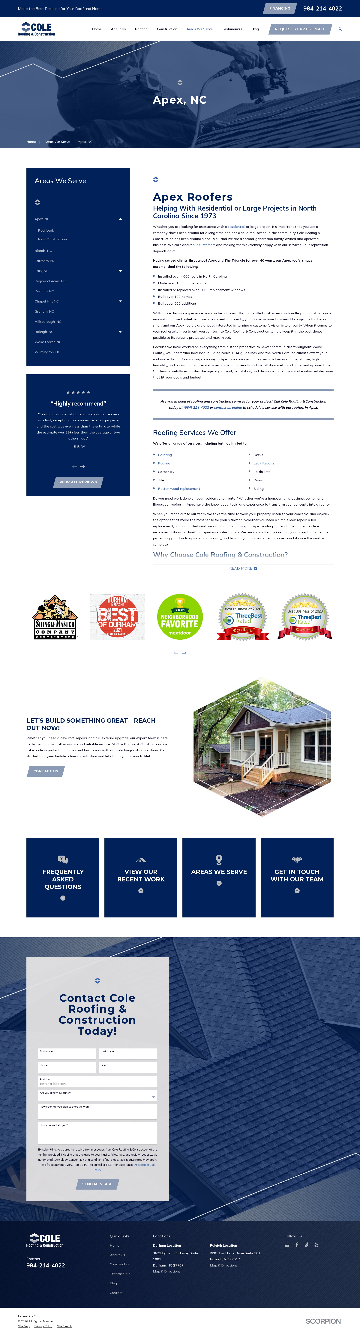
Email (104, 1065)
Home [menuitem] (97, 29)
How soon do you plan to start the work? (65, 1106)
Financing (279, 8)
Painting (165, 455)
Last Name (107, 1051)
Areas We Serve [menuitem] (200, 29)
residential (236, 226)
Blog (113, 1283)
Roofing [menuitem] (141, 29)
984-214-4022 (322, 8)
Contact (116, 1293)
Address (45, 1079)
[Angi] (306, 1244)
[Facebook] (296, 1244)
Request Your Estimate (300, 29)
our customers (204, 245)
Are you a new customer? (55, 1092)
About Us (117, 1255)
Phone (44, 1065)
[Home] (36, 29)
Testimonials (120, 1274)
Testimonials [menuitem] (232, 29)
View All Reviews (78, 482)
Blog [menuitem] (255, 29)
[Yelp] (316, 1244)
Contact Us (45, 771)
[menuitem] (76, 219)
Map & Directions (166, 1271)
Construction (120, 1264)
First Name (46, 1051)
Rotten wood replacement (179, 488)
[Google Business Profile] (287, 1244)
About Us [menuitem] (118, 29)
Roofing (164, 463)
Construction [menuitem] (167, 29)
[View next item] (82, 466)
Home (114, 1245)
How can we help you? (54, 1125)
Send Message (97, 1184)
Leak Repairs (264, 463)
